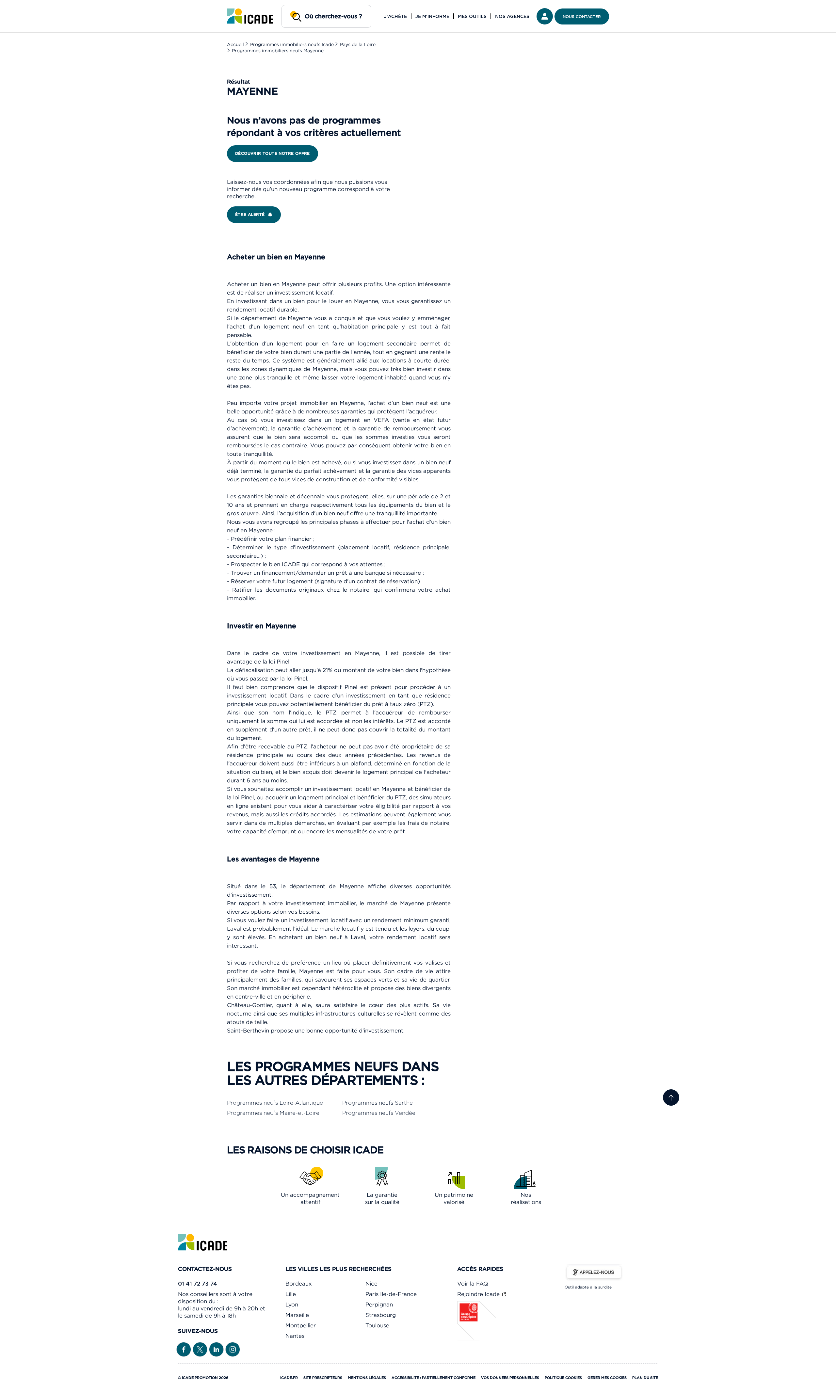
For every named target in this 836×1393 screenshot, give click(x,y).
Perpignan (379, 1304)
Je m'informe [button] (432, 16)
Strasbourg (380, 1315)
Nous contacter (582, 16)
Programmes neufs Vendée (378, 1112)
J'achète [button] (395, 16)
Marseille (297, 1315)
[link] (250, 16)
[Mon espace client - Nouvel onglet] (545, 16)
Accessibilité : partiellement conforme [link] (433, 1377)
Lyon (291, 1304)
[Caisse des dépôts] (476, 1338)
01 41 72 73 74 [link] (197, 1283)
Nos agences (512, 16)
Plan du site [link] (645, 1377)
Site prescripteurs (322, 1377)
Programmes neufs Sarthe (377, 1102)
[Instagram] (232, 1349)
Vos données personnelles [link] (510, 1377)
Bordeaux (298, 1283)
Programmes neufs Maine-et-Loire (273, 1112)
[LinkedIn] (216, 1349)
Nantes (294, 1335)
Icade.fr (289, 1377)
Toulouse (377, 1325)
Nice (371, 1283)
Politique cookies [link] (563, 1377)
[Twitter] (200, 1349)
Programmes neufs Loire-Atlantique (275, 1102)
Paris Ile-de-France (391, 1294)
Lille (290, 1294)
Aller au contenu (25, 5)
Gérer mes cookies (607, 1377)
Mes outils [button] (472, 16)
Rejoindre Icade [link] (479, 1294)
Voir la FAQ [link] (472, 1283)
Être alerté (250, 214)
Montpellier (300, 1325)
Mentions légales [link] (367, 1377)
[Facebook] (183, 1349)
